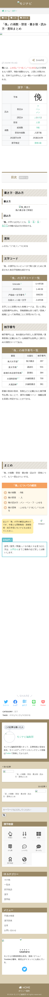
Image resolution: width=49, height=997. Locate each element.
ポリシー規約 (24, 991)
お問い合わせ (10, 930)
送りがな (39, 850)
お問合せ (14, 549)
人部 (14, 18)
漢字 (16, 711)
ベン (38, 109)
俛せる (5, 226)
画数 (24, 838)
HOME (26, 987)
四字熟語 (8, 889)
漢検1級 (25, 18)
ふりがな (24, 850)
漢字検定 (10, 863)
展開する (23, 177)
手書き (10, 838)
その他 (7, 880)
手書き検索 (9, 916)
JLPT (24, 863)
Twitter (8, 753)
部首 (38, 838)
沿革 (6, 925)
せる (39, 117)
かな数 (10, 850)
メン (38, 112)
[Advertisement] (24, 157)
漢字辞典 (8, 921)
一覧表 (7, 885)
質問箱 (7, 899)
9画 (5, 18)
